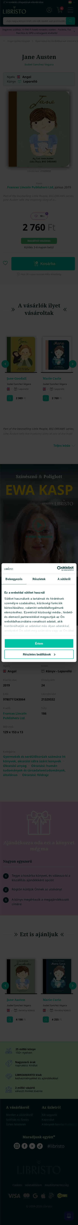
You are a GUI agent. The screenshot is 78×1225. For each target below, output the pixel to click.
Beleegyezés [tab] (13, 579)
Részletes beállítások (37, 654)
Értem (39, 643)
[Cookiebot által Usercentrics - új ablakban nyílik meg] (57, 568)
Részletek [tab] (39, 579)
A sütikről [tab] (64, 579)
